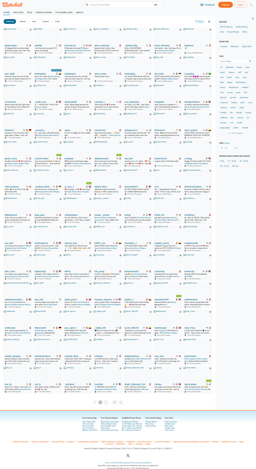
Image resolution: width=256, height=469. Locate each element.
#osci (164, 276)
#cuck (200, 163)
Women (23, 21)
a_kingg (188, 158)
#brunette (193, 107)
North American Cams (110, 422)
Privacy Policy (58, 441)
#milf (102, 220)
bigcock (223, 97)
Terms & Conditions (40, 441)
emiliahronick (190, 299)
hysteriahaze (190, 384)
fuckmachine (241, 82)
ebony (239, 67)
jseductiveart (161, 158)
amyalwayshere (132, 356)
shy (231, 113)
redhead (223, 118)
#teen (16, 163)
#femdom (171, 220)
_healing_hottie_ (43, 186)
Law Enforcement (162, 441)
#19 (106, 107)
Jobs (130, 444)
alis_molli (159, 74)
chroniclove (10, 102)
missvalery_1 (131, 243)
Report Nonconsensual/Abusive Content (191, 441)
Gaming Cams (150, 426)
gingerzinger (11, 45)
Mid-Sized (235, 46)
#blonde (28, 246)
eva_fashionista (132, 102)
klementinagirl (132, 271)
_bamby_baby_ (131, 45)
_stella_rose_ (41, 102)
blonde (239, 113)
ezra (157, 186)
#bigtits (104, 304)
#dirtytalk (68, 192)
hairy (237, 77)
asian (247, 67)
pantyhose (244, 97)
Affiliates (120, 444)
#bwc (115, 389)
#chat (142, 218)
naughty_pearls (162, 243)
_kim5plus (69, 384)
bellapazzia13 (131, 130)
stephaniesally (191, 243)
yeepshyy (69, 158)
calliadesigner (71, 215)
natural (240, 118)
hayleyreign (40, 271)
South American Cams (109, 430)
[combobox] (118, 4)
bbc (232, 118)
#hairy (178, 48)
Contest (109, 444)
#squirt (73, 50)
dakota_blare (101, 186)
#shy (82, 163)
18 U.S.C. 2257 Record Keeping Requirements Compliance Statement (128, 463)
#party (127, 248)
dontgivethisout (192, 102)
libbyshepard (11, 215)
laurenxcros (70, 45)
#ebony (205, 163)
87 (115, 402)
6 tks (222, 161)
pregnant (224, 102)
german (233, 97)
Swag (148, 444)
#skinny (118, 135)
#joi (160, 220)
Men (34, 21)
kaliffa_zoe (100, 243)
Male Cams (169, 426)
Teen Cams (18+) (89, 422)
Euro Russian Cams (108, 426)
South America (242, 27)
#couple (37, 330)
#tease (186, 107)
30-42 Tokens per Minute (132, 426)
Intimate (223, 46)
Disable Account (229, 441)
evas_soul (159, 356)
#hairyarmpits (164, 50)
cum (231, 123)
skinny (222, 87)
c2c (248, 118)
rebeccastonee (12, 186)
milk (245, 92)
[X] (128, 456)
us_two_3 (69, 186)
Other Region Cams (109, 424)
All (155, 5)
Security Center (145, 441)
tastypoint (159, 102)
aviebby (38, 45)
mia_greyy (99, 271)
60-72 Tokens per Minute (132, 428)
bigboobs (229, 67)
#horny (173, 302)
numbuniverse (41, 243)
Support (71, 441)
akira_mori (10, 271)
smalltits (245, 87)
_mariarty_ (40, 130)
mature (232, 72)
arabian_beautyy (12, 356)
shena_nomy (100, 74)
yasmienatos (190, 356)
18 (221, 67)
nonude (245, 128)
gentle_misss (11, 158)
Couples (45, 21)
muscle (248, 113)
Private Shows (151, 422)
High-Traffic (247, 46)
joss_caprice (70, 328)
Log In (240, 4)
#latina (172, 50)
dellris (68, 271)
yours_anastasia (102, 45)
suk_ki (38, 384)
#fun (138, 218)
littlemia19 (160, 130)
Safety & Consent (20, 441)
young (229, 92)
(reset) (227, 143)
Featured (10, 21)
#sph (195, 163)
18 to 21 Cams (88, 424)
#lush (176, 276)
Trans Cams (169, 430)
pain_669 (39, 299)
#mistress (173, 218)
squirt (222, 72)
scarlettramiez (42, 158)
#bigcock (50, 76)
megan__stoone (102, 215)
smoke (239, 123)
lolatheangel (160, 328)
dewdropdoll (71, 102)
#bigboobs (189, 163)
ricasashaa (189, 74)
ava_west (9, 243)
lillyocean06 (40, 328)
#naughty (85, 192)
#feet (157, 50)
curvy (250, 102)
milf (239, 72)
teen (245, 77)
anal (246, 72)
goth (242, 102)
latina (229, 77)
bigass (229, 82)
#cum (37, 79)
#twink (46, 304)
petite (236, 128)
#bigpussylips (39, 333)
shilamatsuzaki (101, 158)
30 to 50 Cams (88, 428)
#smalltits (79, 50)
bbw (222, 82)
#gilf (190, 276)
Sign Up (225, 4)
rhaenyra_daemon (103, 299)
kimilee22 (9, 130)
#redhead (133, 276)
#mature (105, 218)
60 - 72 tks (224, 166)
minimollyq (130, 74)
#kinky (74, 192)
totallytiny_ (189, 215)
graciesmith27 (131, 186)
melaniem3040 (162, 299)
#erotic (56, 135)
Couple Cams (170, 428)
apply (236, 148)
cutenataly (160, 271)
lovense (223, 123)
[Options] (209, 21)
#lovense (87, 50)
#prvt (139, 389)
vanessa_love (71, 243)
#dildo (170, 79)
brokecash (189, 271)
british (233, 108)
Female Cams (170, 424)
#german (44, 330)
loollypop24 (70, 74)
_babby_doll (100, 328)
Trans (57, 21)
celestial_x (100, 102)
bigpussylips (225, 128)
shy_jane (129, 158)
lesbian (234, 102)
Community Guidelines (88, 441)
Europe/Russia (233, 32)
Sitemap (139, 444)
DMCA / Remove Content (112, 441)
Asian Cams (105, 428)
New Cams (149, 424)
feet (222, 92)
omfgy (128, 215)
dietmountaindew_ (193, 186)
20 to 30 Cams (88, 426)
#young (57, 76)
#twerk (137, 248)
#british (75, 302)
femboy (223, 113)
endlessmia (10, 328)
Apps (241, 441)
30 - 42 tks (244, 161)
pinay (238, 92)
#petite (67, 50)
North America (226, 27)
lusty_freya (189, 328)
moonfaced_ (100, 130)
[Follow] (30, 29)
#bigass (85, 48)
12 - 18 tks (232, 161)
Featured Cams (171, 422)
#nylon (40, 135)
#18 (72, 163)
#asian (133, 359)
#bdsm (164, 220)
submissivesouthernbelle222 (15, 299)
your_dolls (10, 74)
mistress (223, 108)
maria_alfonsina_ (163, 45)
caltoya (158, 384)
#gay (41, 79)
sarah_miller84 (132, 328)
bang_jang (39, 215)
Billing (215, 441)
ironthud (99, 384)
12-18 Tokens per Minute (132, 424)
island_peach (71, 299)
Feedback (130, 441)
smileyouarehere (43, 356)
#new (45, 79)
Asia (222, 32)
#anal (14, 189)
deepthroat (233, 87)
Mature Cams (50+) (90, 430)
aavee (67, 130)
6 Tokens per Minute (130, 422)
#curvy (206, 107)
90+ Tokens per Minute (131, 430)
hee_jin (8, 384)
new (222, 77)
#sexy (51, 135)
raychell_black (71, 356)
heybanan (188, 45)
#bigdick (118, 304)
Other (244, 32)
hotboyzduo (40, 74)
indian (241, 108)
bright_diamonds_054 (135, 384)
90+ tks (235, 166)
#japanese (193, 359)
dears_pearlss (190, 130)
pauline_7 (129, 299)
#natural (201, 107)
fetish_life (159, 215)
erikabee (99, 356)
